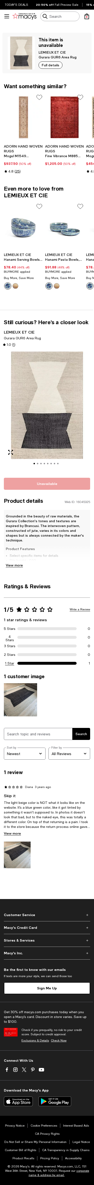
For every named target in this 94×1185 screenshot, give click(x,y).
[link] (23, 159)
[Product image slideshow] (47, 412)
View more (14, 565)
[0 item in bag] (86, 16)
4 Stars (10, 637)
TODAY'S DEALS (16, 4)
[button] (47, 412)
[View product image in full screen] (10, 452)
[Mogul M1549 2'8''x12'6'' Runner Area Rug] (23, 117)
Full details (50, 65)
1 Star (9, 663)
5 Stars (9, 629)
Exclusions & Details (35, 1040)
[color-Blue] (8, 286)
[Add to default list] (39, 97)
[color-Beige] (15, 286)
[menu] (7, 16)
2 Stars (9, 655)
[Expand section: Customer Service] (47, 915)
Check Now (59, 1040)
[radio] (8, 286)
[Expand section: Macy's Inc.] (47, 953)
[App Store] (18, 1101)
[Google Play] (55, 1101)
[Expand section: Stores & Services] (47, 940)
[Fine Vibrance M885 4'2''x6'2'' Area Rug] (64, 117)
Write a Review (80, 609)
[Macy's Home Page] (24, 16)
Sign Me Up (47, 988)
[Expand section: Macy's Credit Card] (47, 927)
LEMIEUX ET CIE (52, 52)
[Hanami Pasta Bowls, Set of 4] (64, 226)
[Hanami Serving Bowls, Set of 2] (23, 226)
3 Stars (9, 646)
